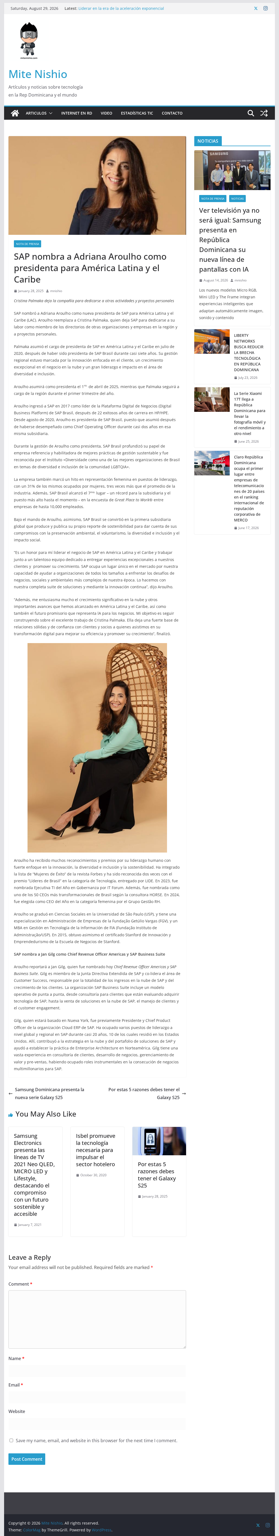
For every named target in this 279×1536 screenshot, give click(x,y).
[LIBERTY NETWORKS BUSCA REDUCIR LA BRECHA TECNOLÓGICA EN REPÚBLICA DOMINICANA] (212, 356)
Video (106, 113)
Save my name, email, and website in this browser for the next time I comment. (96, 1441)
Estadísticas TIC (137, 113)
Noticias (237, 198)
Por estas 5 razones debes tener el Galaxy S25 (144, 1093)
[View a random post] (264, 113)
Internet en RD (76, 113)
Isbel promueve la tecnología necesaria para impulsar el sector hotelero (95, 1150)
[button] (50, 113)
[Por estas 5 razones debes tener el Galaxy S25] (159, 1131)
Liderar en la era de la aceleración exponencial (121, 8)
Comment (20, 1284)
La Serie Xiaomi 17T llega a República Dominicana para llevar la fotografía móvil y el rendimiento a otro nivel (250, 413)
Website (16, 1411)
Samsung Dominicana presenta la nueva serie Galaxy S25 (49, 1093)
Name (16, 1358)
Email (15, 1385)
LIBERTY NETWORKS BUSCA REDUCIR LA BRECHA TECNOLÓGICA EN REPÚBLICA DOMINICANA (248, 352)
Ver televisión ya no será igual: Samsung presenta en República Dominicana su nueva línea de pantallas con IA (230, 240)
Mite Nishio (37, 73)
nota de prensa (27, 244)
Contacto (172, 113)
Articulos (36, 113)
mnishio (56, 291)
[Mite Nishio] (15, 113)
